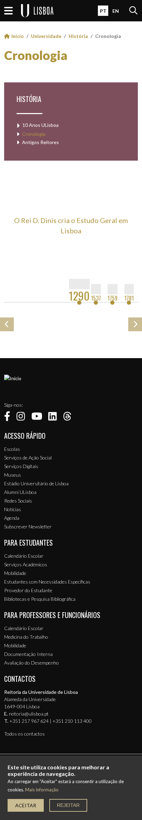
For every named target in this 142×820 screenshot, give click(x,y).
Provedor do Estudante (28, 590)
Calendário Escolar (23, 556)
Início (17, 36)
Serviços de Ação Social (28, 457)
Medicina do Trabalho (26, 637)
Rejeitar (68, 805)
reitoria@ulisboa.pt (29, 714)
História (78, 36)
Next (135, 324)
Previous (7, 324)
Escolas (12, 449)
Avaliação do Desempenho (31, 663)
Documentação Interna (28, 654)
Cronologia (36, 55)
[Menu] (8, 10)
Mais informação (42, 789)
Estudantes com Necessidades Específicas (47, 582)
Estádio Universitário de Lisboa (36, 483)
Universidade (46, 36)
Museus (12, 475)
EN (115, 11)
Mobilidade (15, 573)
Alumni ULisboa (20, 492)
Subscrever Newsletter (28, 526)
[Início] (12, 378)
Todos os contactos (24, 734)
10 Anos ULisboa (40, 125)
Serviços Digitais (21, 466)
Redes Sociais (18, 501)
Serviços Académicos (25, 564)
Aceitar (25, 805)
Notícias (12, 509)
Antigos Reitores (40, 142)
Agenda (11, 518)
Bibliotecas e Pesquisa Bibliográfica (39, 599)
